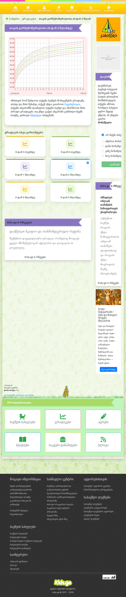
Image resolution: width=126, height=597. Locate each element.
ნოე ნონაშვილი (114, 155)
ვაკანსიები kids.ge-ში (20, 500)
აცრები (103, 422)
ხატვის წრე (52, 515)
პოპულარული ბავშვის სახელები (26, 541)
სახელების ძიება (18, 537)
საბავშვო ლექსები (93, 504)
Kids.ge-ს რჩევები (19, 222)
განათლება (28, 11)
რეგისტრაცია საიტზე (20, 497)
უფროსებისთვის (44, 11)
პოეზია (59, 11)
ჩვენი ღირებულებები (20, 486)
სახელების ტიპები (19, 544)
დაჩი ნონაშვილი (115, 146)
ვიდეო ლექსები (91, 519)
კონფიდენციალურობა (21, 489)
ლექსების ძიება (91, 515)
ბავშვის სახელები (22, 422)
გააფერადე (109, 11)
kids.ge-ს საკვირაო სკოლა (60, 504)
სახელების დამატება (20, 548)
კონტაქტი (15, 504)
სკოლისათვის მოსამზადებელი (62, 493)
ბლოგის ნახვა (108, 369)
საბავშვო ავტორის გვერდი (97, 486)
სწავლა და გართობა (91, 11)
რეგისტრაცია (72, 104)
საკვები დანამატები (63, 445)
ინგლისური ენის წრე (57, 519)
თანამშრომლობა (18, 493)
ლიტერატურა (72, 11)
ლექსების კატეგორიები (95, 507)
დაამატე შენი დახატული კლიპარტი (19, 395)
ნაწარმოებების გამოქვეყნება (98, 489)
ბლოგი (103, 445)
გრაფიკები (29, 18)
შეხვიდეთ (36, 115)
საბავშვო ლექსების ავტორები (99, 511)
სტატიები (22, 445)
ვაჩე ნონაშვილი (114, 151)
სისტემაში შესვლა (19, 510)
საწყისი (15, 11)
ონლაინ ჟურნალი (19, 561)
